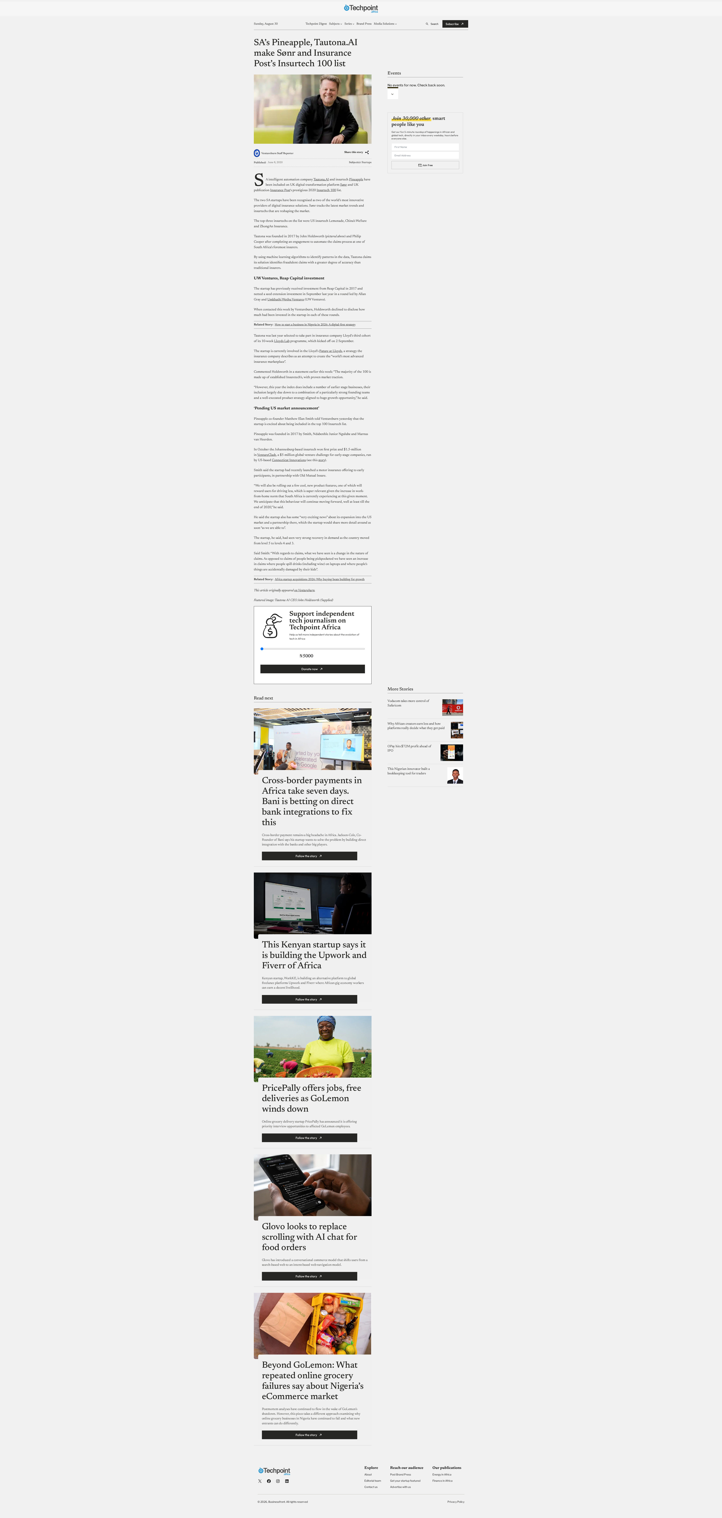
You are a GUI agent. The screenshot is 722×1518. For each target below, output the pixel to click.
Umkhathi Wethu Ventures (285, 299)
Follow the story (306, 856)
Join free (427, 165)
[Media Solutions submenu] (396, 24)
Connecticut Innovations (289, 460)
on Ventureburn (304, 590)
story (321, 460)
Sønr (343, 185)
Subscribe (452, 24)
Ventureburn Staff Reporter (277, 153)
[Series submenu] (353, 24)
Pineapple (356, 179)
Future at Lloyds (330, 351)
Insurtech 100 (326, 190)
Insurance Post (280, 190)
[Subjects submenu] (341, 24)
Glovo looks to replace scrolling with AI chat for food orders (309, 1238)
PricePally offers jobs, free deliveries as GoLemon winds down (311, 1099)
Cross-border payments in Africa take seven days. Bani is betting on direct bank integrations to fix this (312, 802)
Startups (367, 162)
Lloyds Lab (282, 341)
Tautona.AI (321, 179)
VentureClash (266, 455)
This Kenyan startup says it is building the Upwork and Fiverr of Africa (314, 956)
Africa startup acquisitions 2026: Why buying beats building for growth (320, 579)
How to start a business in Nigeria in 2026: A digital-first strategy (315, 324)
